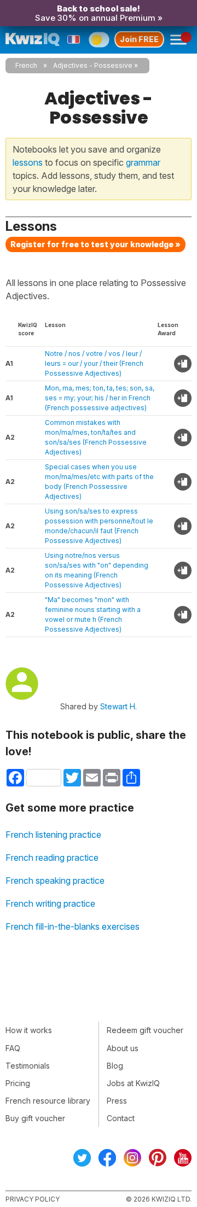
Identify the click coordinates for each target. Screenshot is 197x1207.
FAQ (12, 1048)
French (26, 65)
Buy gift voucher (35, 1118)
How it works (28, 1030)
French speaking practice (55, 880)
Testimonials (27, 1065)
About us (122, 1048)
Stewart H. (118, 706)
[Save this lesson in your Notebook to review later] (183, 363)
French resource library (47, 1100)
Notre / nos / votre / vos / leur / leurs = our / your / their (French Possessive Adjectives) (94, 363)
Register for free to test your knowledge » (95, 244)
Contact (121, 1118)
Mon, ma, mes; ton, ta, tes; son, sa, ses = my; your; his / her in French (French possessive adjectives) (99, 398)
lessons (28, 162)
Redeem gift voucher (145, 1030)
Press (117, 1100)
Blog (115, 1065)
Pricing (17, 1083)
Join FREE (139, 39)
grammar (143, 162)
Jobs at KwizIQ (133, 1083)
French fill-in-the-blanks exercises (72, 926)
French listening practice (53, 834)
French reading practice (52, 857)
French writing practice (50, 903)
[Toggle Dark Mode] (99, 39)
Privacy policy (32, 1199)
